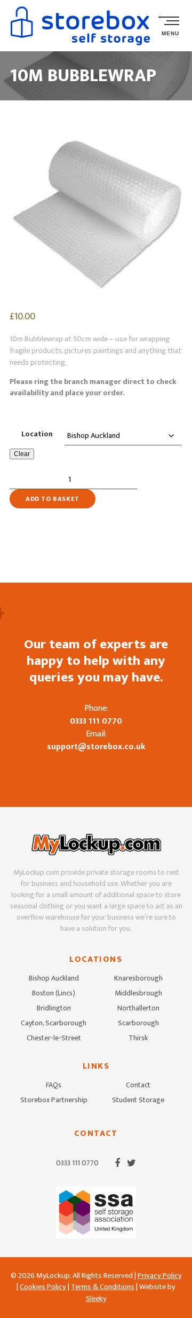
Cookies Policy (43, 1287)
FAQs (53, 1085)
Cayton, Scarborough (53, 1023)
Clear (22, 454)
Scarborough (138, 1023)
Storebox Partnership (53, 1100)
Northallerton (138, 1008)
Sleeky (96, 1298)
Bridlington (54, 1008)
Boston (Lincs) (53, 993)
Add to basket (52, 498)
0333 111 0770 (96, 721)
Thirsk (138, 1038)
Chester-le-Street (54, 1038)
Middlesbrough (138, 993)
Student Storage (138, 1100)
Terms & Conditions (102, 1287)
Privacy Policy (160, 1275)
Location (37, 434)
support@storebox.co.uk (96, 747)
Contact (138, 1085)
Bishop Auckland (54, 978)
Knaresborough (138, 978)
